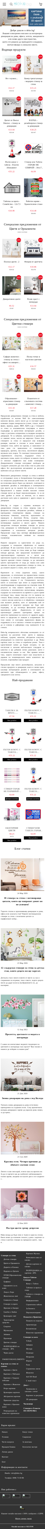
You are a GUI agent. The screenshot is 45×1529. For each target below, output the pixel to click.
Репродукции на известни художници (10, 1412)
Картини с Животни (12, 1384)
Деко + (26, 1385)
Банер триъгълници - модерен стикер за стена (33, 81)
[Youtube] (16, 1483)
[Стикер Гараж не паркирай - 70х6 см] (12, 775)
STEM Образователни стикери (12, 1276)
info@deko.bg (16, 1473)
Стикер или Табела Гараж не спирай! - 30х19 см (33, 829)
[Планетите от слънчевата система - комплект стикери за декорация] (33, 385)
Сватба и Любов (10, 1312)
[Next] (40, 17)
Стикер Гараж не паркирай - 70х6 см (12, 790)
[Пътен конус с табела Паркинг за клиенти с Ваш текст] (12, 736)
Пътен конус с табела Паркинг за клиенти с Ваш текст (12, 751)
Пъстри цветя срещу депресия (22, 1228)
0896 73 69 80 (18, 1478)
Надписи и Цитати (11, 1271)
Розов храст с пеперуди (33, 300)
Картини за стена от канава (9, 1365)
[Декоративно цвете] (11, 285)
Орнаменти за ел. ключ (10, 1287)
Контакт (5, 1457)
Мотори (29, 1349)
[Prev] (4, 17)
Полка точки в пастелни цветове (33, 358)
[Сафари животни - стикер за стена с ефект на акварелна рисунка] (11, 343)
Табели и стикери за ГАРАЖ (34, 1295)
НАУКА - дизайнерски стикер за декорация (33, 123)
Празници (8, 1338)
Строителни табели (34, 1305)
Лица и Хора (9, 1292)
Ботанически (31, 1329)
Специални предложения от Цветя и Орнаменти (22, 226)
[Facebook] (4, 1483)
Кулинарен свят (10, 1316)
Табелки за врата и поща (33, 1289)
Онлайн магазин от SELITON (23, 1527)
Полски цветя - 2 (11, 262)
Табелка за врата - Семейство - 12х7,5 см (11, 204)
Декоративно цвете (11, 299)
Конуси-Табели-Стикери (30, 1279)
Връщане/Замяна (8, 1447)
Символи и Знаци (11, 1300)
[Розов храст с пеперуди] (33, 285)
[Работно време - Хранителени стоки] (33, 188)
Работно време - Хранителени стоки (33, 202)
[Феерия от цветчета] (33, 248)
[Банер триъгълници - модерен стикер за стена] (33, 65)
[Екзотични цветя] (12, 814)
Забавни (7, 1334)
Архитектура (31, 1325)
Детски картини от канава (33, 1265)
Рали (28, 1365)
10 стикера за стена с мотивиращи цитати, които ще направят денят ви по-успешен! (22, 901)
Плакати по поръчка (34, 1321)
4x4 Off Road (31, 1377)
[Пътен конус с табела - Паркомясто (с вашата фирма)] (33, 697)
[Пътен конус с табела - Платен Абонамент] (11, 148)
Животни (30, 1373)
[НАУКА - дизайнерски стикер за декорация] (33, 107)
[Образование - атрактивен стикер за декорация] (11, 385)
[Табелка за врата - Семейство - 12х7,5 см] (11, 188)
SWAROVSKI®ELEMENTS (13, 1359)
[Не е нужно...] (11, 65)
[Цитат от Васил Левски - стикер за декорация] (11, 107)
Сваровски (26, 1437)
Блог (4, 1462)
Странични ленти (33, 1369)
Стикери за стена (8, 1255)
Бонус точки (27, 1432)
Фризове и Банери (11, 1308)
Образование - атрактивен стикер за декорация (11, 401)
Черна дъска (9, 1353)
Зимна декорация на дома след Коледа (22, 1098)
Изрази (29, 1361)
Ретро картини (10, 1388)
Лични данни (7, 1452)
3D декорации (31, 1399)
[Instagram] (10, 1483)
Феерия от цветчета (33, 262)
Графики (7, 1282)
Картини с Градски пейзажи (10, 1379)
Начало (5, 1432)
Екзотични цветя (12, 829)
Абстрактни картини (12, 1396)
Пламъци (29, 1353)
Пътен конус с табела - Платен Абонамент (11, 165)
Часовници (28, 1404)
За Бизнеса (30, 1309)
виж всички (22, 232)
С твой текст (31, 1381)
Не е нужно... (12, 78)
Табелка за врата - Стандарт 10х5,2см (11, 711)
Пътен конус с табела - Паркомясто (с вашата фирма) (33, 711)
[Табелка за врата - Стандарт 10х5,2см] (12, 697)
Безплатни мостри (29, 1447)
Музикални (8, 1330)
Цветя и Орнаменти (12, 1263)
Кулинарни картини (12, 1392)
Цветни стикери (10, 1342)
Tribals (29, 1341)
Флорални (30, 1357)
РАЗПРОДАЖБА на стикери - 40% (10, 1347)
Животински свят (11, 1296)
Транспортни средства (8, 1321)
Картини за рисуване (34, 1395)
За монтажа (27, 1442)
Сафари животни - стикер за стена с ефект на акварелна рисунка (11, 360)
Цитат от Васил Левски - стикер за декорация (11, 123)
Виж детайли (12, 720)
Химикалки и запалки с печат (31, 1390)
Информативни (32, 1301)
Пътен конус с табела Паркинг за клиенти (33, 751)
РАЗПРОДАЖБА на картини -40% (33, 1272)
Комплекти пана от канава (33, 1259)
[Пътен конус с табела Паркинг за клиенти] (33, 736)
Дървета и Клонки (11, 1267)
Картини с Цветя (10, 1370)
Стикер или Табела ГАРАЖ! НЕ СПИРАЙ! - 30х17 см (33, 165)
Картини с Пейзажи (12, 1374)
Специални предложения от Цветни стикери (22, 321)
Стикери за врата (11, 1304)
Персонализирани (33, 1312)
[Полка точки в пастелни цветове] (33, 343)
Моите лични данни (23, 1519)
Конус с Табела (32, 1284)
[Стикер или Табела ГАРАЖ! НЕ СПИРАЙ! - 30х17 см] (33, 148)
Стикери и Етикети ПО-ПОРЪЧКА (32, 1409)
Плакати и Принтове (33, 1317)
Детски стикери (10, 1259)
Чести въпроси (8, 1442)
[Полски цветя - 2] (11, 248)
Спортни (7, 1326)
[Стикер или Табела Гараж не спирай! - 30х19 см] (33, 814)
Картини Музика (33, 1254)
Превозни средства (11, 1400)
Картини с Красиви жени (10, 1405)
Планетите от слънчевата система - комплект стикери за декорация (33, 401)
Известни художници (35, 1333)
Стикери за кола (31, 1337)
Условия (5, 1437)
